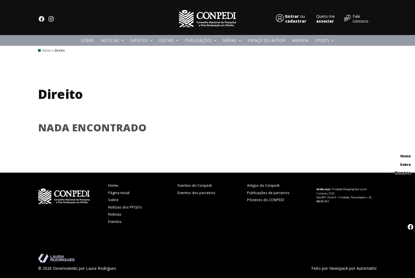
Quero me (325, 19)
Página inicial (119, 192)
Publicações (198, 40)
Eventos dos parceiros (196, 192)
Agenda (300, 40)
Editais (166, 40)
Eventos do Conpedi (195, 185)
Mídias (230, 40)
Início (46, 50)
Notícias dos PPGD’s (125, 207)
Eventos (139, 40)
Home (113, 185)
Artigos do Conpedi (263, 185)
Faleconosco (360, 19)
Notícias (110, 40)
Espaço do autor (266, 40)
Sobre (87, 40)
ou (295, 19)
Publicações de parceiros (268, 192)
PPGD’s (322, 40)
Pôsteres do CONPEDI (265, 199)
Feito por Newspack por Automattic (344, 268)
